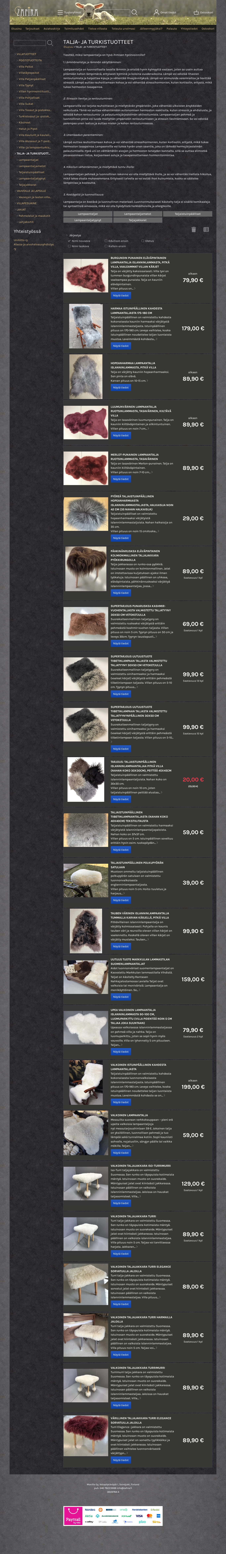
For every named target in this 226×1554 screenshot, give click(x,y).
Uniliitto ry (21, 240)
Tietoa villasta (97, 28)
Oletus (149, 241)
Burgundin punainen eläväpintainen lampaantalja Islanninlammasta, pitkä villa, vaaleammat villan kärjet (140, 262)
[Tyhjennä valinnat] (193, 230)
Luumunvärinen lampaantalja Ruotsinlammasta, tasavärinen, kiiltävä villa (141, 411)
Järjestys (75, 235)
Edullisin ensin (118, 241)
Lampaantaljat (88, 213)
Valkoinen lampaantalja (129, 1115)
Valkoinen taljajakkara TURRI (133, 1216)
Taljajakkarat (138, 220)
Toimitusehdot (74, 28)
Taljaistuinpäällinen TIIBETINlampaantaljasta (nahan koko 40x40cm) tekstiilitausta (139, 817)
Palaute (172, 28)
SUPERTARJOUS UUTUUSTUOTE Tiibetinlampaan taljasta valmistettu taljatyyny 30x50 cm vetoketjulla (139, 661)
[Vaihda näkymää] (206, 230)
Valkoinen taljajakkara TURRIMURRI (138, 1367)
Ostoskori (208, 28)
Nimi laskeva (80, 246)
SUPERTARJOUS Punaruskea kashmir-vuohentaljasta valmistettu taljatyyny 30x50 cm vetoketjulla (141, 610)
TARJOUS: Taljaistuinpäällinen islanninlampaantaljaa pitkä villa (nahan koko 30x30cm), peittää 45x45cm (141, 766)
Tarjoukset (32, 28)
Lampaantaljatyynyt (87, 220)
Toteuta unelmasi (123, 28)
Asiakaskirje (52, 28)
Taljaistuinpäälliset (188, 213)
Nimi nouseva (81, 241)
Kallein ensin (117, 246)
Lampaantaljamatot (137, 213)
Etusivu (16, 28)
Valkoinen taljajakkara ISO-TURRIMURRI (141, 1165)
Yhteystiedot (189, 28)
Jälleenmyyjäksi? (151, 28)
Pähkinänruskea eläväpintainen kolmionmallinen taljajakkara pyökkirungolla (135, 556)
